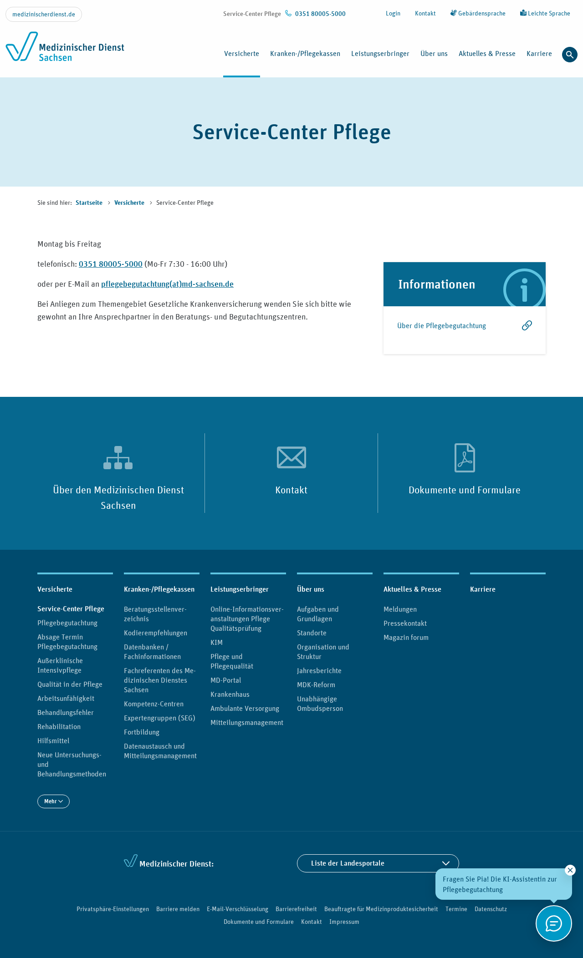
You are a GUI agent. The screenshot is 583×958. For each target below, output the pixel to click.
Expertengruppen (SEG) (159, 717)
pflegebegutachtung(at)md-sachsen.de (167, 284)
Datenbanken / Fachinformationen (152, 651)
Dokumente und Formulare (465, 490)
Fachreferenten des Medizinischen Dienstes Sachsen (160, 680)
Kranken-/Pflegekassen (159, 589)
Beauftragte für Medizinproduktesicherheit (381, 909)
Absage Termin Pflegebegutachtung (67, 641)
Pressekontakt (405, 623)
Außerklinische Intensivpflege (60, 665)
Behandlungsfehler (65, 712)
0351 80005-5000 (111, 264)
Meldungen (400, 608)
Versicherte (130, 203)
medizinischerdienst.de (43, 14)
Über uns (310, 589)
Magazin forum (406, 637)
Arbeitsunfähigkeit (65, 698)
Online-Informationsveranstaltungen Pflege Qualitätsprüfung (247, 618)
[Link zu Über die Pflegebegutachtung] (525, 330)
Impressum (344, 921)
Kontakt (425, 13)
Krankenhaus (230, 694)
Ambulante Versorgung (244, 708)
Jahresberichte (319, 670)
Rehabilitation (59, 726)
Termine (456, 909)
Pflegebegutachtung (67, 622)
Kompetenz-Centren (154, 703)
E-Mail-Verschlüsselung (237, 909)
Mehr (51, 801)
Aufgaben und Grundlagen (318, 613)
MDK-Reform (316, 684)
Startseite (90, 203)
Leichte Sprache (548, 13)
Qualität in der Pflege (69, 684)
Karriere (539, 53)
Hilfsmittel (53, 740)
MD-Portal (225, 679)
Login (393, 13)
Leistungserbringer (239, 589)
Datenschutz (491, 909)
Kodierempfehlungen (155, 632)
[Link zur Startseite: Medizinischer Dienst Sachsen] (64, 51)
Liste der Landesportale (347, 863)
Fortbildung (141, 731)
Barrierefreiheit (296, 909)
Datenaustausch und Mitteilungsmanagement (160, 750)
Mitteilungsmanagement (246, 722)
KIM (216, 642)
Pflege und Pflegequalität (231, 661)
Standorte (312, 632)
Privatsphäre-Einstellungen (113, 909)
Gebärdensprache (481, 13)
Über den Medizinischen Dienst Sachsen (118, 497)
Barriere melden (177, 909)
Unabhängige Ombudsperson (320, 703)
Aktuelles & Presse (412, 589)
